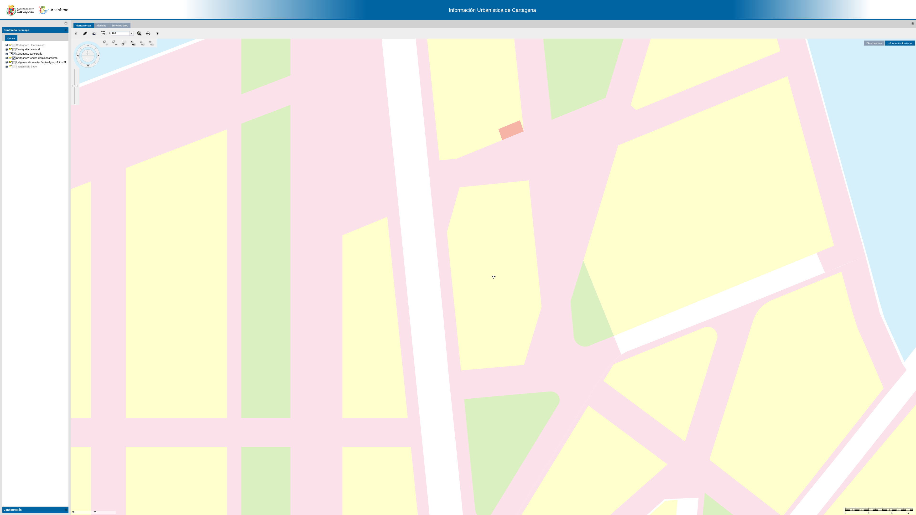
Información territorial (900, 43)
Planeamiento (874, 43)
